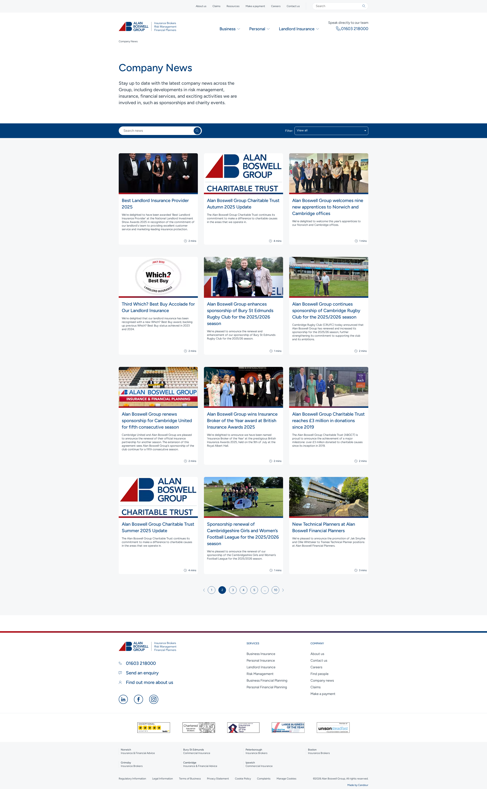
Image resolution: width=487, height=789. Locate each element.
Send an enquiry (142, 673)
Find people (319, 674)
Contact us (293, 6)
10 (275, 590)
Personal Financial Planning (267, 687)
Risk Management (260, 674)
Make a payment (255, 6)
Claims (216, 6)
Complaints (264, 778)
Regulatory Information (132, 778)
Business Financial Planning (267, 680)
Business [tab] (228, 28)
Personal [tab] (257, 28)
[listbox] (331, 131)
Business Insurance (261, 654)
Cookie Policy (243, 778)
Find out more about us (149, 682)
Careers (276, 6)
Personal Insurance (261, 660)
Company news (322, 680)
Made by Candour (357, 785)
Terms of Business (190, 778)
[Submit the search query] (364, 6)
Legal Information (162, 778)
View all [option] (302, 130)
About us (201, 6)
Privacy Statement (218, 778)
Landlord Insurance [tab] (296, 28)
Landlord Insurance (261, 667)
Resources (233, 6)
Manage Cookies (286, 778)
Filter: (289, 131)
